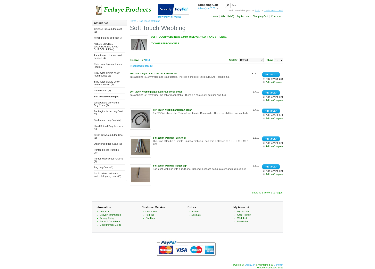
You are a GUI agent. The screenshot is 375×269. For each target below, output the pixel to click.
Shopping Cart (260, 16)
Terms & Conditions (110, 221)
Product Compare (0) (141, 66)
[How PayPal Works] (173, 13)
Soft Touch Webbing (149, 21)
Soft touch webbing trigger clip (170, 165)
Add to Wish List (274, 78)
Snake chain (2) (102, 90)
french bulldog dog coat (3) (108, 38)
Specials (196, 215)
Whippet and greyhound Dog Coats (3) (107, 104)
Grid (147, 60)
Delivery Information (110, 215)
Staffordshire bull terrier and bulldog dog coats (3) (107, 175)
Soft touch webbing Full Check (169, 137)
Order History (244, 215)
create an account (273, 10)
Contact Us (151, 211)
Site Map (150, 218)
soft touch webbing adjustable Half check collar (156, 91)
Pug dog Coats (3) (103, 167)
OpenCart (250, 265)
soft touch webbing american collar (172, 110)
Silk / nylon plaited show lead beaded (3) (107, 74)
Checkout (276, 16)
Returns (150, 215)
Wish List (242, 218)
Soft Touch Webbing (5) (106, 96)
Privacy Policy (107, 218)
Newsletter (243, 221)
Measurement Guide (110, 225)
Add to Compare (274, 82)
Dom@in (278, 265)
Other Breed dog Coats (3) (108, 144)
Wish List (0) (227, 16)
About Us (104, 211)
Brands (195, 211)
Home (215, 16)
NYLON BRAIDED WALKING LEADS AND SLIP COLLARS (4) (106, 47)
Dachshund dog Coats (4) (107, 120)
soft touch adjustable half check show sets (153, 73)
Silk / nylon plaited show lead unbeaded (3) (107, 83)
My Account (243, 16)
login (257, 10)
